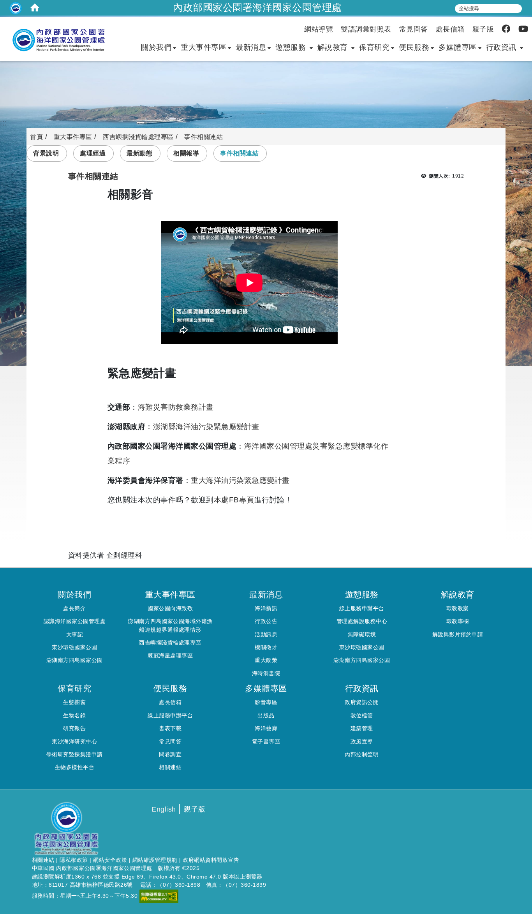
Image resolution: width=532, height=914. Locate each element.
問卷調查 (170, 754)
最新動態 (139, 153)
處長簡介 (74, 608)
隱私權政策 (74, 860)
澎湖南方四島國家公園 (74, 660)
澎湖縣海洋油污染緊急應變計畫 (206, 426)
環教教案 (457, 608)
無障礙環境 (362, 634)
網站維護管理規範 (155, 860)
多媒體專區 (458, 47)
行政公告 (266, 621)
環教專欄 (457, 621)
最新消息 (251, 47)
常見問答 (413, 29)
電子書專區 (266, 741)
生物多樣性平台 (75, 767)
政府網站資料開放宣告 (211, 860)
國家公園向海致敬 (170, 608)
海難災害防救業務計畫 (176, 407)
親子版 (483, 29)
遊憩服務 (291, 47)
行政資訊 (502, 47)
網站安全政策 (110, 860)
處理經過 (93, 153)
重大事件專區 (203, 47)
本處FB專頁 (234, 499)
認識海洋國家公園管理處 (75, 621)
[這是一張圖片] (15, 8)
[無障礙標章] (158, 896)
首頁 (36, 137)
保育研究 (374, 47)
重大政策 (266, 660)
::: (3, 123)
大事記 (74, 634)
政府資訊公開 (362, 702)
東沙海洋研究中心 (74, 741)
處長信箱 (450, 29)
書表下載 (170, 728)
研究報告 (74, 728)
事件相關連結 (239, 153)
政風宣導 (362, 741)
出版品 (266, 715)
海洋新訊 (266, 608)
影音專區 (266, 702)
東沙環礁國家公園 (74, 647)
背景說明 (46, 153)
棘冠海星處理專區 (170, 655)
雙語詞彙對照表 (366, 29)
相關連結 (170, 767)
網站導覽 (318, 29)
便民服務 (414, 47)
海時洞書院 (266, 673)
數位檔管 (362, 715)
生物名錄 (74, 715)
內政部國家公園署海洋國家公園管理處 (257, 7)
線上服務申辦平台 (361, 608)
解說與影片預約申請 (457, 634)
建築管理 (362, 728)
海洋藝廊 (266, 728)
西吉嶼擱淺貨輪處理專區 (138, 137)
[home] (35, 8)
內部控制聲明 (362, 754)
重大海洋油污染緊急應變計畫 (240, 480)
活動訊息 (266, 634)
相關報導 (186, 153)
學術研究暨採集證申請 (74, 754)
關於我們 (156, 47)
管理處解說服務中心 (362, 621)
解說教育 (333, 47)
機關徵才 (266, 647)
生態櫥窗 (74, 702)
